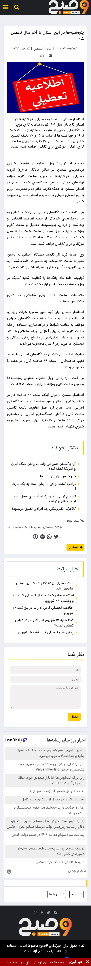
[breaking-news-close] (87, 962)
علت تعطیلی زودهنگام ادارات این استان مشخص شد (45, 585)
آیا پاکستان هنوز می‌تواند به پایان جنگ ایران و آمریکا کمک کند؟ (43, 466)
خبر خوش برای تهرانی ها (58, 476)
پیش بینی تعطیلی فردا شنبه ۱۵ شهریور (45, 632)
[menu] (5, 7)
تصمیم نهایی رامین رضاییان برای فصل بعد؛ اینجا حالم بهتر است (45, 499)
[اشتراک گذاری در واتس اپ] (49, 536)
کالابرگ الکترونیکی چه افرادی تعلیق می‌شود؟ (43, 508)
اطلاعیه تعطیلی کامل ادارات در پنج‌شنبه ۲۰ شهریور (43, 610)
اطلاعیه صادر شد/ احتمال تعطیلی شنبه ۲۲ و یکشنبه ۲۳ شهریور (43, 598)
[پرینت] (42, 56)
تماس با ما (56, 894)
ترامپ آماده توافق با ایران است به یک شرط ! (44, 486)
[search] (17, 7)
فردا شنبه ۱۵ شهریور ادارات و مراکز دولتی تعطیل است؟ (44, 622)
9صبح (43, 945)
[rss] (55, 913)
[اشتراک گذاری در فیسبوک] (35, 537)
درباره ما (76, 894)
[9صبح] (69, 7)
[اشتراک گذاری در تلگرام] (42, 536)
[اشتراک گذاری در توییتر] (56, 536)
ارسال (74, 716)
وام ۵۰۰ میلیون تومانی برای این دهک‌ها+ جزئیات (34, 962)
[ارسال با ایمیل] (50, 55)
